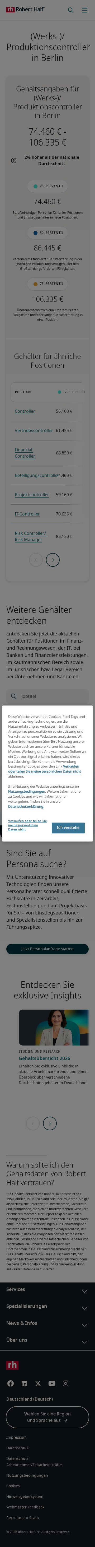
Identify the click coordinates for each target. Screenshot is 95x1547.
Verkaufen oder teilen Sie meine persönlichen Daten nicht (27, 825)
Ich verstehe (68, 828)
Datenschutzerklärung (25, 807)
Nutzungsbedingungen (26, 791)
